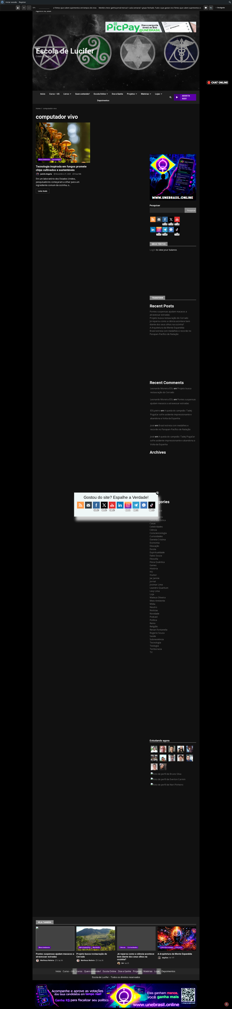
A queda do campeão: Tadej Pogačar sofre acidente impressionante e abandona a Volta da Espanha (171, 414)
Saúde (153, 636)
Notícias (154, 610)
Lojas (157, 94)
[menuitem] (2, 2)
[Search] (170, 97)
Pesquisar (155, 205)
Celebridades (156, 526)
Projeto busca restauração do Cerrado (169, 318)
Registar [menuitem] (22, 2)
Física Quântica (157, 562)
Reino (152, 623)
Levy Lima (155, 591)
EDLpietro (155, 410)
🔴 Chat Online (217, 82)
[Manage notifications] (226, 1004)
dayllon (165, 957)
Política (153, 620)
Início (42, 94)
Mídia (152, 603)
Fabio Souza (156, 555)
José (152, 425)
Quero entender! (82, 94)
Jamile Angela (46, 174)
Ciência (153, 529)
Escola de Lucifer (65, 51)
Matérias (145, 94)
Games (153, 565)
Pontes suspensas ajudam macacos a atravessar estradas (55, 938)
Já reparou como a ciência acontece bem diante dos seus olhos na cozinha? (136, 938)
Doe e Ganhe (117, 94)
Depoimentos (103, 100)
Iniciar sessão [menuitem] (11, 2)
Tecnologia (56, 159)
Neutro (153, 607)
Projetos (131, 94)
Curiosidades (156, 536)
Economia (155, 542)
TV (151, 652)
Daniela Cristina (158, 539)
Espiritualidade (157, 552)
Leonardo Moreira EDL (161, 388)
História (154, 568)
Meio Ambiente (44, 159)
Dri (122, 963)
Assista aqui (186, 97)
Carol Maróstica (158, 520)
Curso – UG (54, 94)
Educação (154, 545)
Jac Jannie (154, 578)
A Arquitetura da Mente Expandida (167, 327)
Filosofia (154, 558)
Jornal (153, 581)
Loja (152, 594)
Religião (154, 626)
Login (152, 249)
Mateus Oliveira (158, 597)
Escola (153, 549)
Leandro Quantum (159, 587)
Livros (66, 94)
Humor (153, 574)
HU (151, 571)
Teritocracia (156, 649)
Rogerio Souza (157, 632)
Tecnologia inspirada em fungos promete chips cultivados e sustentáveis (63, 143)
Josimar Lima (156, 584)
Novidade (154, 613)
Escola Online (100, 94)
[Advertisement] (148, 52)
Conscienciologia (158, 533)
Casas (153, 523)
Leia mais (42, 191)
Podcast (154, 616)
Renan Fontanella (158, 629)
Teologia (154, 645)
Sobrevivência (157, 639)
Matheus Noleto (47, 960)
